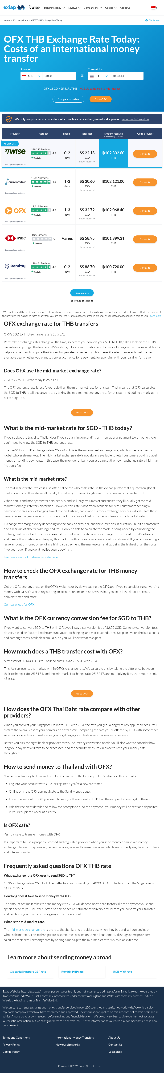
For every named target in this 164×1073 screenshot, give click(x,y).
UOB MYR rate (122, 971)
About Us (125, 7)
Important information (135, 119)
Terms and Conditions (16, 1037)
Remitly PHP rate (72, 971)
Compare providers (68, 99)
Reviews (72, 7)
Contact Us (115, 1044)
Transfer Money (52, 7)
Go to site (145, 153)
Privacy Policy (11, 1044)
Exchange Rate (20, 20)
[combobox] (31, 76)
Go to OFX (101, 99)
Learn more (155, 315)
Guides (109, 7)
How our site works (68, 1044)
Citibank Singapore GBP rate (28, 971)
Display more (82, 292)
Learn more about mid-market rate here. (31, 557)
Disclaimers (154, 20)
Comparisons (91, 7)
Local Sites (115, 1051)
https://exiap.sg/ (31, 991)
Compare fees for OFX (19, 604)
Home (7, 20)
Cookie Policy (11, 1051)
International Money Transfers (75, 1037)
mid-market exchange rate (27, 930)
